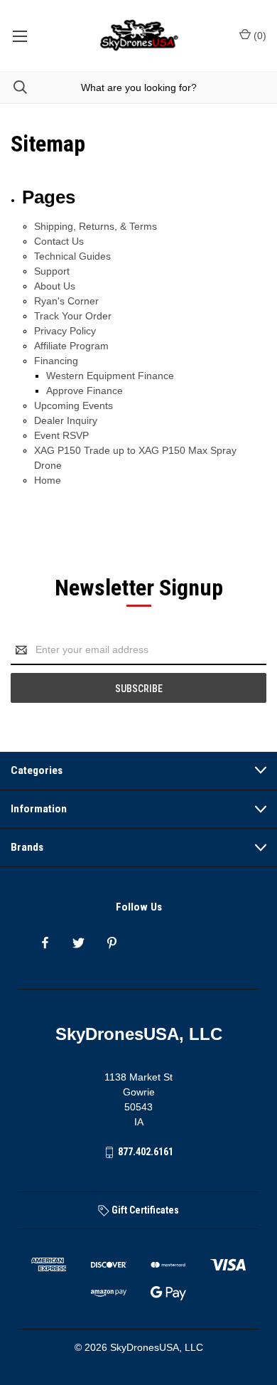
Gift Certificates (144, 1210)
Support (52, 271)
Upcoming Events (73, 405)
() (258, 35)
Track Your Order (73, 316)
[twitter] (78, 943)
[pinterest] (112, 943)
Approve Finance (84, 390)
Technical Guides (72, 256)
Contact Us (59, 241)
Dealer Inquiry (65, 420)
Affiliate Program (71, 345)
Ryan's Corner (66, 301)
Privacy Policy (65, 330)
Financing (56, 360)
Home (47, 480)
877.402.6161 (145, 1151)
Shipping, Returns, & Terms (95, 226)
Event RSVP (61, 435)
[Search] (13, 87)
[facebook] (45, 943)
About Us (54, 286)
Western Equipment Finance (110, 375)
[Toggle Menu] (19, 35)
